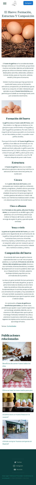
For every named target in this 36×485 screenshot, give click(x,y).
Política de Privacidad (16, 476)
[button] (4, 3)
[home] (14, 3)
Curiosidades (11, 326)
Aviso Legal (5, 476)
